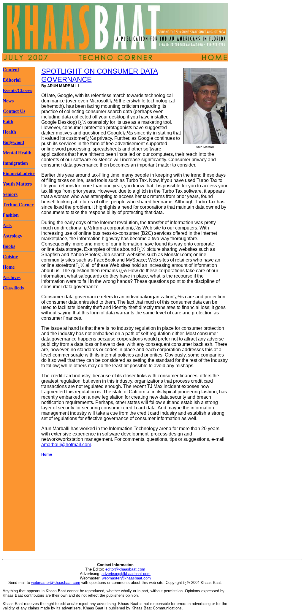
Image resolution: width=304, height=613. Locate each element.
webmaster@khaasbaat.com (126, 578)
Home (9, 267)
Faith (8, 121)
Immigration (15, 163)
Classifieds (13, 287)
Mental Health (17, 152)
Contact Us (14, 111)
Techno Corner (18, 204)
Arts (7, 225)
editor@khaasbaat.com (125, 569)
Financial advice (19, 173)
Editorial (11, 80)
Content (11, 69)
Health (9, 131)
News (8, 100)
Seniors (10, 194)
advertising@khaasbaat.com (126, 573)
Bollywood (13, 142)
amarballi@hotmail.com (66, 444)
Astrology (12, 235)
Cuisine (10, 256)
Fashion (11, 215)
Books (9, 246)
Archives (11, 277)
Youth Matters (17, 183)
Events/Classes (17, 90)
